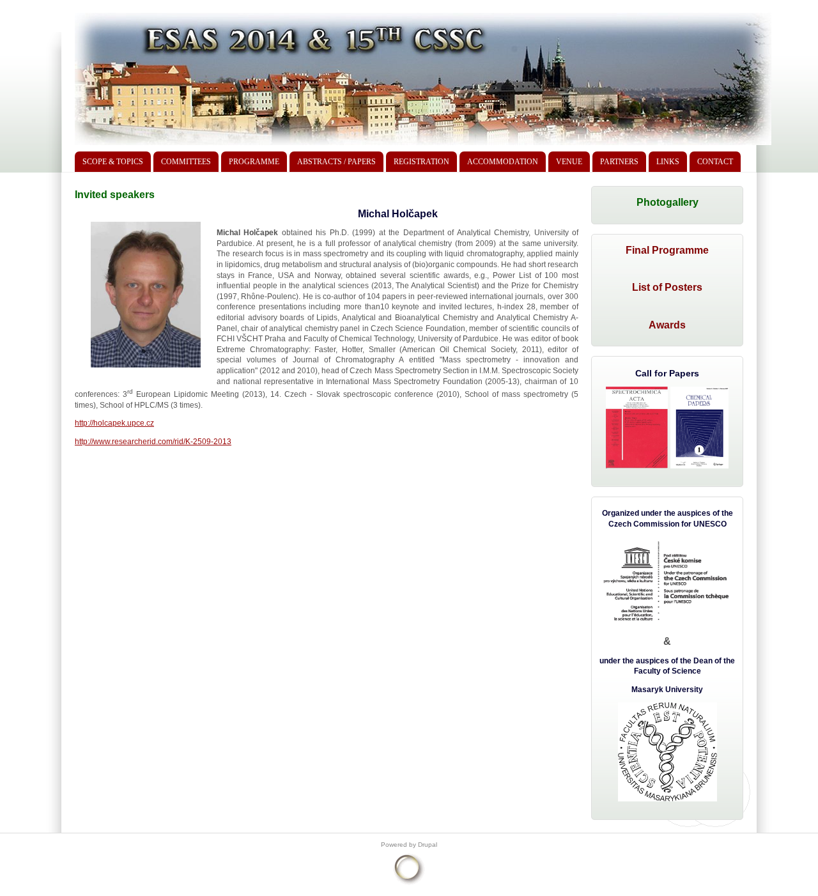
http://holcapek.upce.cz (114, 423)
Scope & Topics (112, 161)
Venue (569, 161)
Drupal (427, 844)
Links (667, 161)
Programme (254, 161)
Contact (715, 161)
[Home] (423, 145)
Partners (619, 161)
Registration (421, 161)
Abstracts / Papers (336, 161)
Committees (186, 161)
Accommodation (502, 161)
